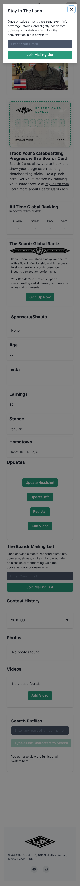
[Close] (71, 9)
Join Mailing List (40, 55)
